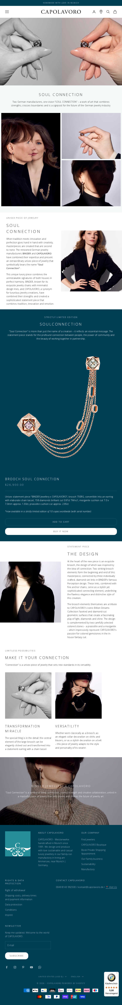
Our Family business (92, 858)
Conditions (11, 909)
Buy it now (60, 531)
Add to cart (61, 521)
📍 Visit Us (111, 887)
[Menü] (117, 974)
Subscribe (17, 955)
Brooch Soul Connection (32, 479)
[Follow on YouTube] (31, 967)
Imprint (9, 914)
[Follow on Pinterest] (23, 967)
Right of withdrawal (15, 890)
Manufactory (88, 869)
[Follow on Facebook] (6, 967)
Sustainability (88, 864)
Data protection (13, 904)
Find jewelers (88, 839)
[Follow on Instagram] (15, 967)
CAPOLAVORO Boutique (93, 844)
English (75, 976)
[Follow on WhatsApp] (39, 967)
